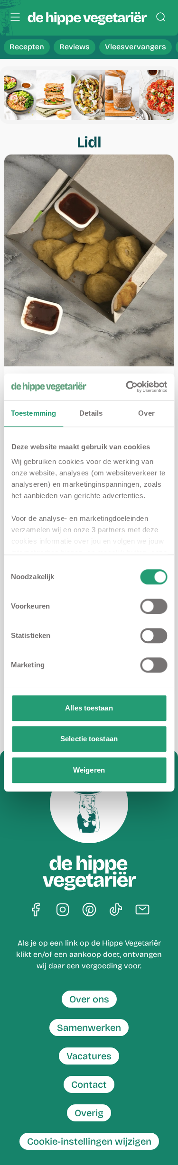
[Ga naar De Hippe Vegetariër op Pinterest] (89, 910)
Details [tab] (91, 413)
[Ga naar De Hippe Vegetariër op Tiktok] (115, 910)
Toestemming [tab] (33, 413)
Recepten (26, 46)
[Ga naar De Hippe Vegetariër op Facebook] (36, 910)
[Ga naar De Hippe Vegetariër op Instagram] (62, 910)
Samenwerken (89, 1027)
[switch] (153, 606)
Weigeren (89, 770)
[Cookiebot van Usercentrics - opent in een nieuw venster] (126, 387)
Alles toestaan (88, 708)
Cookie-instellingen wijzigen (89, 1141)
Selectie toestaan (89, 739)
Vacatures (89, 1056)
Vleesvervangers (135, 46)
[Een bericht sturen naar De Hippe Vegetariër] (142, 910)
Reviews (74, 46)
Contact (89, 1084)
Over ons (89, 999)
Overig (89, 1113)
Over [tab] (146, 413)
